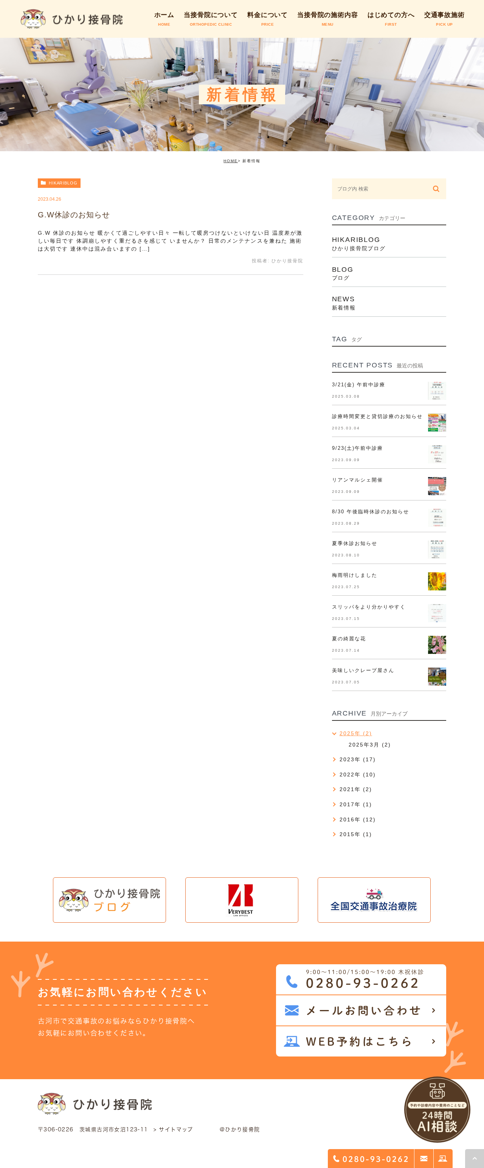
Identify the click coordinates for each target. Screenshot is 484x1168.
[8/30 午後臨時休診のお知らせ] (437, 518)
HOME (230, 161)
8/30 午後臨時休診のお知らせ (371, 511)
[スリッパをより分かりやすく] (437, 613)
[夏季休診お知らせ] (437, 550)
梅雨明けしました (354, 575)
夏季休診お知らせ (354, 543)
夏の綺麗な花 (349, 638)
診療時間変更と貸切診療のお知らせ (377, 416)
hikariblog (63, 183)
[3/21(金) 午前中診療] (437, 391)
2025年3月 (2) (370, 745)
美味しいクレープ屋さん (363, 670)
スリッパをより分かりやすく (369, 607)
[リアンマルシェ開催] (437, 486)
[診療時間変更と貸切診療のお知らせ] (437, 423)
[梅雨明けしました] (437, 581)
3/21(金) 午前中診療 (359, 384)
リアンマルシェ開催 (357, 480)
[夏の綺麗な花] (437, 645)
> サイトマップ (173, 1129)
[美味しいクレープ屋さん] (437, 677)
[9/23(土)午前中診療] (437, 454)
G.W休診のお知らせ (74, 215)
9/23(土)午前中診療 (357, 448)
